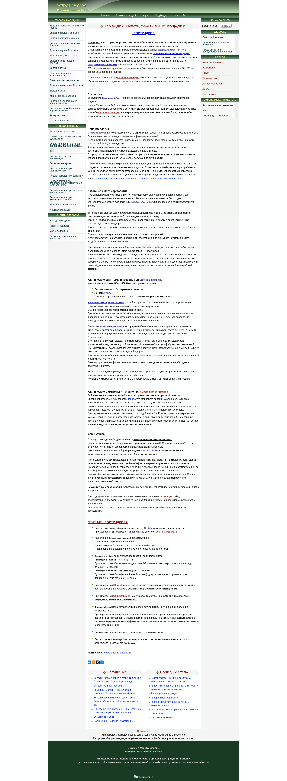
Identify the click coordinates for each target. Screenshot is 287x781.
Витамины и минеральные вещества (64, 237)
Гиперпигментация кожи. (164, 697)
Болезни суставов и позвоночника (60, 74)
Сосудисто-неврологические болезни (65, 44)
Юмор (206, 110)
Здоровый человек (213, 37)
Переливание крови (60, 163)
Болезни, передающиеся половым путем (63, 102)
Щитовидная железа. (162, 717)
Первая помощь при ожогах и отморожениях (65, 191)
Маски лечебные (58, 230)
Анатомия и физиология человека (216, 43)
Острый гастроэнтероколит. (109, 685)
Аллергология (57, 115)
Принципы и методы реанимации (60, 157)
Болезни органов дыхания (64, 37)
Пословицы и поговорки (216, 115)
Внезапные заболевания (63, 204)
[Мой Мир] (102, 662)
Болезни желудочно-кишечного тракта (66, 26)
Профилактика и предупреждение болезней (218, 50)
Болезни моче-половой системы (62, 61)
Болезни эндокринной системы (66, 85)
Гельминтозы (209, 78)
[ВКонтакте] (89, 662)
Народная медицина (60, 220)
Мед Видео (161, 15)
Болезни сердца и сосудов (64, 32)
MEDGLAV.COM (71, 5)
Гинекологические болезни (64, 80)
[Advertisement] (220, 167)
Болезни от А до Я (126, 15)
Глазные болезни (59, 120)
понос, (131, 399)
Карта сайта (179, 15)
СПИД (205, 72)
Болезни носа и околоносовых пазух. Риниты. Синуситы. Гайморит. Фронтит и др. (116, 701)
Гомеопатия (209, 94)
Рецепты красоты (59, 225)
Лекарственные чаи (213, 83)
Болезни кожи (57, 90)
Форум (145, 15)
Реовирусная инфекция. (164, 693)
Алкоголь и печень (212, 62)
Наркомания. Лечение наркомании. (113, 721)
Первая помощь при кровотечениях (60, 169)
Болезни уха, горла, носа (63, 55)
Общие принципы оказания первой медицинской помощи (65, 144)
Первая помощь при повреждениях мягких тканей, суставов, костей (66, 182)
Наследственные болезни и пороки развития (64, 109)
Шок (51, 150)
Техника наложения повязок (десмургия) (65, 137)
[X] (98, 662)
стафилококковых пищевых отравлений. (158, 178)
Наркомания (209, 67)
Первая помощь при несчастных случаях (60, 198)
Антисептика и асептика (62, 131)
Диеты (205, 88)
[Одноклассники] (93, 662)
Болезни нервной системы (64, 50)
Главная (105, 15)
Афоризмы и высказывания (218, 105)
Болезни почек (57, 67)
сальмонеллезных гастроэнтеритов (114, 178)
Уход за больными (59, 209)
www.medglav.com (201, 762)
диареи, (107, 293)
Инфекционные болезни (117, 652)
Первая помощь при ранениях (66, 175)
